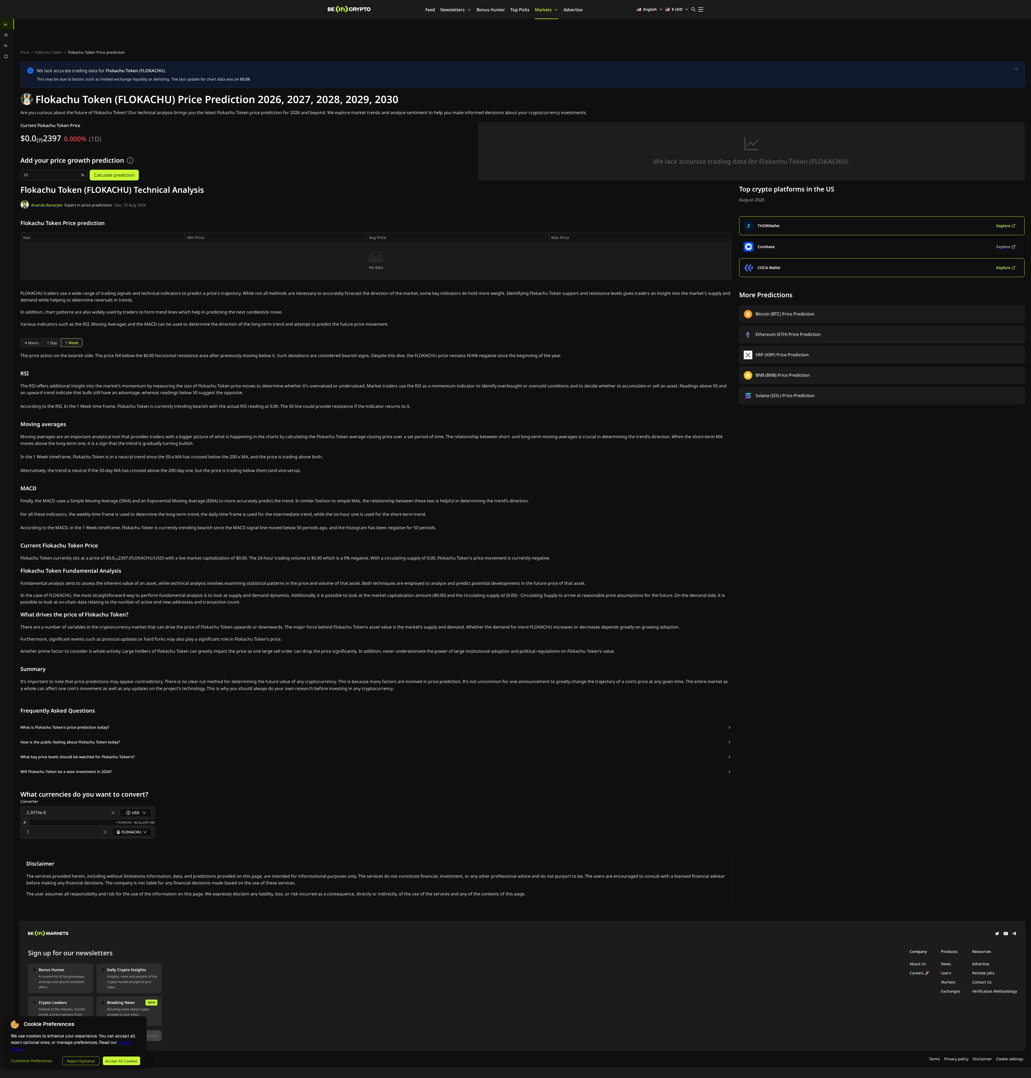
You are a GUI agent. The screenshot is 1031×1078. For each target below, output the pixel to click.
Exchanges (950, 991)
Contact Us (982, 982)
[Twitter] (997, 934)
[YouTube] (1005, 934)
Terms (934, 1058)
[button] (375, 727)
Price (24, 52)
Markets (543, 10)
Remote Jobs (983, 972)
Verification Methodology (994, 991)
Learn (946, 972)
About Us (918, 963)
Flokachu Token (48, 52)
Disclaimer (982, 1058)
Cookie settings (1009, 1058)
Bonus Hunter (491, 10)
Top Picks (519, 10)
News (946, 963)
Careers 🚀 (919, 972)
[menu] (7, 40)
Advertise (573, 10)
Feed (430, 10)
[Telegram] (1014, 934)
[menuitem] (7, 24)
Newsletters (452, 10)
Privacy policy (956, 1058)
